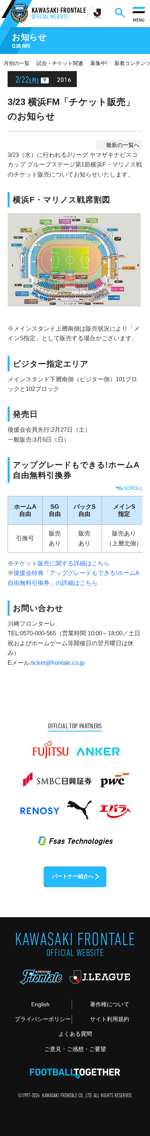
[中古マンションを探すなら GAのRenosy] (39, 806)
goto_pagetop (132, 1091)
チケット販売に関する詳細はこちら (62, 563)
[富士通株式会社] (50, 746)
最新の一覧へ (123, 145)
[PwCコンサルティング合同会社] (114, 776)
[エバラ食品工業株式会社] (114, 806)
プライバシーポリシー (43, 1019)
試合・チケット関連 (59, 63)
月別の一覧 (17, 63)
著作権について (109, 1004)
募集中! (99, 63)
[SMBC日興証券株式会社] (57, 776)
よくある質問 (75, 1034)
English (40, 1004)
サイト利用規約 (109, 1019)
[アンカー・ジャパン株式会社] (98, 746)
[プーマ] (79, 806)
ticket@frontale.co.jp (57, 662)
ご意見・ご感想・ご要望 (75, 1049)
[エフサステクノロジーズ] (75, 836)
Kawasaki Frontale (59, 14)
